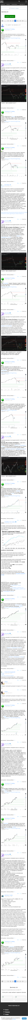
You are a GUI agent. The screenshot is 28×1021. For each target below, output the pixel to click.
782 (8, 20)
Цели (9, 409)
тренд (4, 716)
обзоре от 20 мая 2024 (6, 326)
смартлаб (3, 4)
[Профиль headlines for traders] (2, 523)
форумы (8, 4)
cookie (14, 1019)
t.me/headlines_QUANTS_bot (19, 589)
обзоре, (18, 491)
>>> (14, 60)
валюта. (21, 606)
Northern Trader (9, 895)
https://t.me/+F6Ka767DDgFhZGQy (12, 38)
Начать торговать (10, 16)
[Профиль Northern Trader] (2, 896)
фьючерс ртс (22, 4)
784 (13, 20)
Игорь (6, 681)
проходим (5, 283)
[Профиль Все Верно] (2, 186)
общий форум (14, 4)
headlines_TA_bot (16, 585)
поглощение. (4, 370)
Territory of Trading (10, 29)
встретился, (11, 946)
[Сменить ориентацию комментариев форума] (2, 16)
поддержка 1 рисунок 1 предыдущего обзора (15, 449)
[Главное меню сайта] (1, 1)
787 (20, 20)
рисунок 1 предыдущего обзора (14, 647)
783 (10, 20)
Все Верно (7, 184)
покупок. (17, 605)
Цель (13, 493)
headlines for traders (10, 522)
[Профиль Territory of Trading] (2, 30)
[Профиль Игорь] (2, 682)
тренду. (14, 827)
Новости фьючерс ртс (14, 1005)
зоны (3, 789)
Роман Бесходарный (10, 672)
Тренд (20, 605)
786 (17, 20)
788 (22, 20)
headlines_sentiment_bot (17, 587)
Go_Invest (7, 64)
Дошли (13, 116)
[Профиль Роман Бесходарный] (2, 673)
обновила (6, 823)
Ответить (24, 62)
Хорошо (24, 1018)
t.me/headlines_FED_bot (8, 591)
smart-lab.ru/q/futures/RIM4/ (7, 675)
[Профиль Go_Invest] (2, 65)
